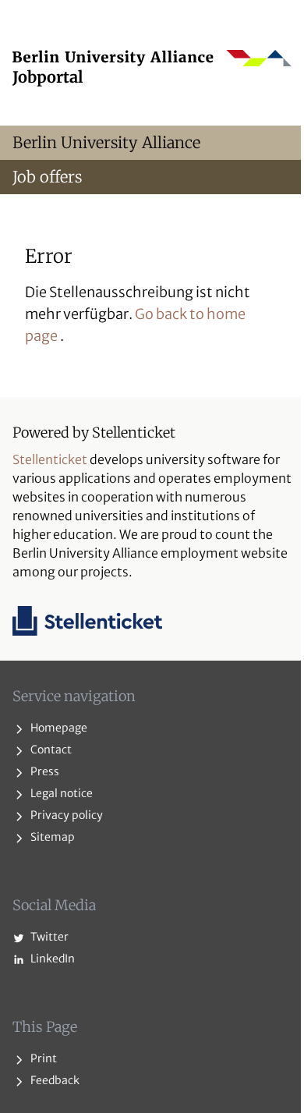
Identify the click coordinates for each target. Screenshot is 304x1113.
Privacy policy (65, 815)
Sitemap (51, 837)
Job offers (47, 176)
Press (43, 771)
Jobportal (47, 77)
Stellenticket (49, 459)
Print (42, 1058)
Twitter (48, 937)
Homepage (57, 728)
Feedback (54, 1080)
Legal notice (60, 793)
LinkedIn (51, 959)
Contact (50, 750)
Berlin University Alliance (106, 142)
